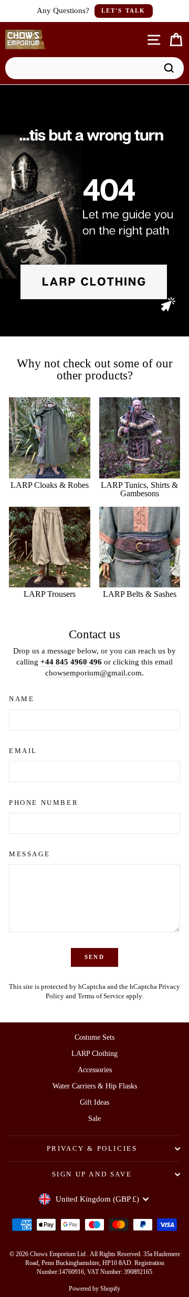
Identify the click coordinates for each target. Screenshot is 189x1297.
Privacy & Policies (92, 1148)
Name (21, 699)
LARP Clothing (94, 1054)
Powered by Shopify (94, 1288)
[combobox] (83, 68)
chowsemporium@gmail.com (93, 673)
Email (23, 751)
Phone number (43, 802)
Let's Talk (123, 10)
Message (29, 854)
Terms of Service (101, 996)
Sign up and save (92, 1174)
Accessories (95, 1070)
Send (94, 957)
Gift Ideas (94, 1102)
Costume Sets (94, 1037)
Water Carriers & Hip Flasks (94, 1086)
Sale (94, 1118)
